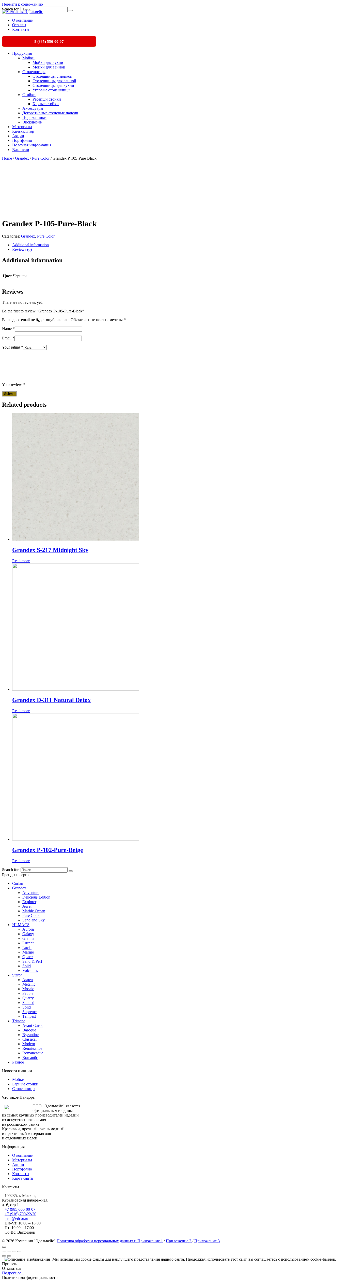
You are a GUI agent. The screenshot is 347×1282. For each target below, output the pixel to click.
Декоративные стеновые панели (50, 113)
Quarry (28, 998)
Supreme (29, 1012)
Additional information (30, 245)
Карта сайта (22, 1178)
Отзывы (19, 25)
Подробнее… (13, 1273)
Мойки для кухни (48, 62)
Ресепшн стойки (47, 99)
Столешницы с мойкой (52, 76)
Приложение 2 (179, 1241)
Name (8, 328)
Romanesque (32, 1053)
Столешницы (33, 72)
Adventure (30, 892)
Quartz (27, 957)
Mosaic (28, 989)
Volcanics (30, 970)
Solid (26, 966)
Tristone (18, 1021)
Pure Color (41, 158)
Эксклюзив (32, 122)
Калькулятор (23, 131)
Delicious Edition (36, 897)
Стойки (29, 94)
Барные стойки (46, 104)
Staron (17, 975)
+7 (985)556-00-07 (20, 1209)
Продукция (22, 53)
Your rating (12, 347)
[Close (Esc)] (4, 1251)
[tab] (178, 245)
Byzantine (30, 1034)
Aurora (28, 929)
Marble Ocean (33, 911)
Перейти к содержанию (22, 4)
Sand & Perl (32, 961)
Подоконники (34, 117)
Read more (21, 561)
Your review (13, 384)
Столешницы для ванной (54, 81)
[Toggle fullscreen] (14, 1251)
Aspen (27, 979)
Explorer (29, 902)
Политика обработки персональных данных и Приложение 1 (110, 1241)
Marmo (28, 952)
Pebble (27, 993)
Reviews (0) (22, 249)
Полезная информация (31, 145)
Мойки (28, 58)
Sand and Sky (33, 920)
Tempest (29, 1016)
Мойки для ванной (49, 67)
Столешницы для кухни (53, 85)
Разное (18, 1062)
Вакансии (20, 149)
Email (8, 338)
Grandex (22, 158)
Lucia (26, 947)
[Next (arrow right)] (9, 1256)
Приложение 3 (207, 1241)
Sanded (28, 1002)
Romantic (30, 1057)
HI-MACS (20, 924)
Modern (28, 1044)
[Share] (9, 1251)
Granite (28, 938)
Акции (18, 136)
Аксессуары (32, 108)
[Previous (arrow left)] (4, 1256)
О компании (23, 20)
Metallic (28, 984)
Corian (17, 883)
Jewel (26, 906)
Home (7, 158)
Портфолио (22, 140)
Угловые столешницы (51, 90)
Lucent (28, 943)
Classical (29, 1039)
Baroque (29, 1030)
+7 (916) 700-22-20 (20, 1214)
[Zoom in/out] (19, 1251)
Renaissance (32, 1048)
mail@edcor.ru (16, 1218)
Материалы (22, 127)
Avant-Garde (32, 1025)
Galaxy (28, 934)
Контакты (20, 29)
